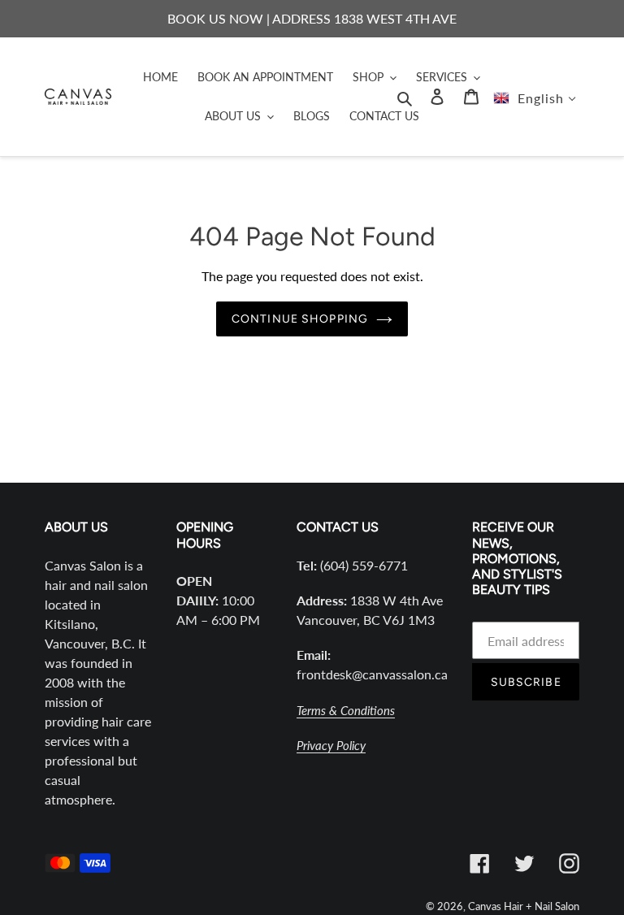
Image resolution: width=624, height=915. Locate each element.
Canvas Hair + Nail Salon (523, 906)
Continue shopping (300, 319)
